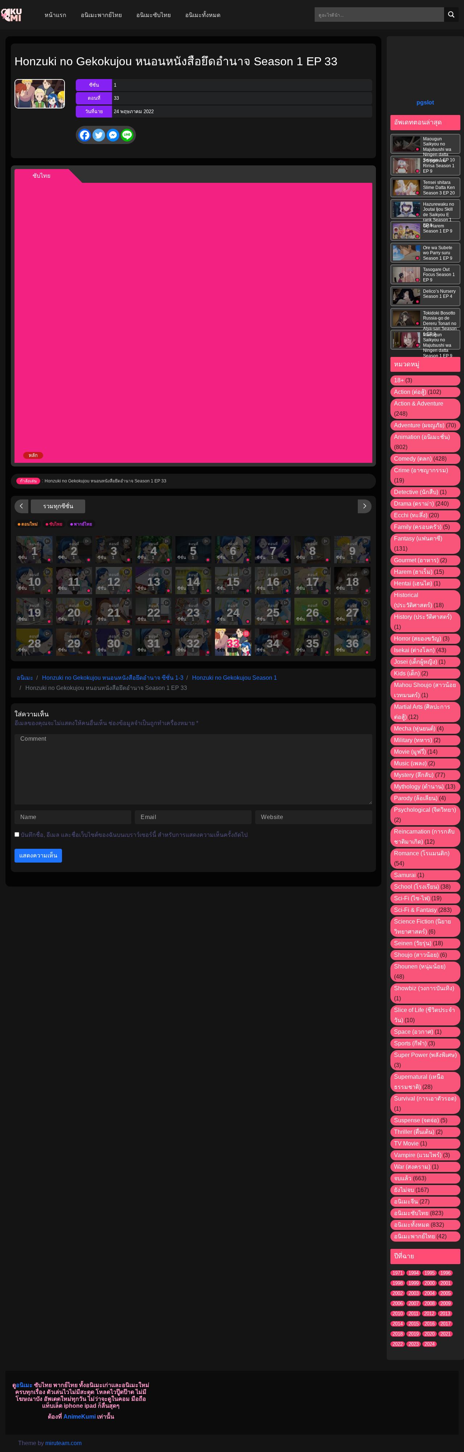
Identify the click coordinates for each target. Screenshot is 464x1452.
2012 (429, 1313)
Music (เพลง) (410, 763)
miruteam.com (63, 1443)
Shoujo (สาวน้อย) (416, 955)
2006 (398, 1303)
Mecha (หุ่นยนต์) (414, 728)
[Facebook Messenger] (113, 135)
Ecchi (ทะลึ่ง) (410, 515)
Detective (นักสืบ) (416, 492)
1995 (429, 1273)
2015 (414, 1323)
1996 (445, 1273)
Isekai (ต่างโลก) (414, 650)
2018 (398, 1334)
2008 (429, 1303)
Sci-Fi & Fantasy (415, 910)
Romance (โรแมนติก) (422, 853)
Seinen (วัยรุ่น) (412, 943)
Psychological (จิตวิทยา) (425, 810)
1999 (414, 1283)
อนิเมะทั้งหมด (411, 1225)
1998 (398, 1283)
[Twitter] (98, 135)
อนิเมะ (24, 1385)
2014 (398, 1323)
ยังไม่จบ (404, 1190)
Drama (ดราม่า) (414, 504)
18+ (399, 380)
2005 (445, 1293)
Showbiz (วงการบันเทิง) (424, 988)
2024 (429, 1344)
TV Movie (406, 1143)
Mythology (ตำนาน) (419, 786)
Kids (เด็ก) (407, 673)
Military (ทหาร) (413, 740)
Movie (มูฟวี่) (410, 752)
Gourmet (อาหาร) (416, 560)
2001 (445, 1283)
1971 (398, 1273)
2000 (429, 1283)
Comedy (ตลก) (413, 459)
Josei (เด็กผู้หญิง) (415, 662)
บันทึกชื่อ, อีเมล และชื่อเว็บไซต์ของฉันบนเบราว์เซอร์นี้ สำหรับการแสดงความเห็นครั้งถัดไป (134, 835)
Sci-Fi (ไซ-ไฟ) (412, 898)
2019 (414, 1334)
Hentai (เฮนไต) (413, 583)
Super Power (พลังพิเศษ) (425, 1055)
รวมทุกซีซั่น (58, 506)
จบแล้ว (402, 1178)
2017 (445, 1323)
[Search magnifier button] (451, 14)
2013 (445, 1313)
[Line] (127, 135)
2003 (414, 1293)
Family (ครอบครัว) (418, 527)
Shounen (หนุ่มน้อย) (420, 966)
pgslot (425, 102)
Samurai (405, 875)
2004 (429, 1293)
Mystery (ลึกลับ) (414, 775)
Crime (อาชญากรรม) (421, 470)
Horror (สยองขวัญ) (417, 638)
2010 (398, 1313)
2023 (414, 1344)
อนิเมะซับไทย (411, 1213)
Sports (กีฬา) (410, 1043)
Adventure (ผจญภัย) (419, 425)
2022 (398, 1344)
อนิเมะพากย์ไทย (414, 1236)
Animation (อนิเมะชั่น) (422, 437)
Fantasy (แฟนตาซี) (418, 538)
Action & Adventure (418, 403)
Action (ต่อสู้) (410, 392)
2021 (445, 1334)
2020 (429, 1334)
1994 (414, 1273)
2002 (398, 1293)
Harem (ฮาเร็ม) (413, 572)
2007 (414, 1303)
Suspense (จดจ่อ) (416, 1120)
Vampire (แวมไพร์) (418, 1155)
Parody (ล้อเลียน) (416, 798)
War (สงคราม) (412, 1167)
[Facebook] (84, 135)
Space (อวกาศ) (413, 1032)
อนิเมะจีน (406, 1201)
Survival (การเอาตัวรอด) (425, 1098)
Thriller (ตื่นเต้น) (414, 1132)
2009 (445, 1303)
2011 (413, 1313)
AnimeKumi (79, 1417)
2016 (429, 1323)
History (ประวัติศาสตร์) (423, 617)
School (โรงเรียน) (416, 887)
